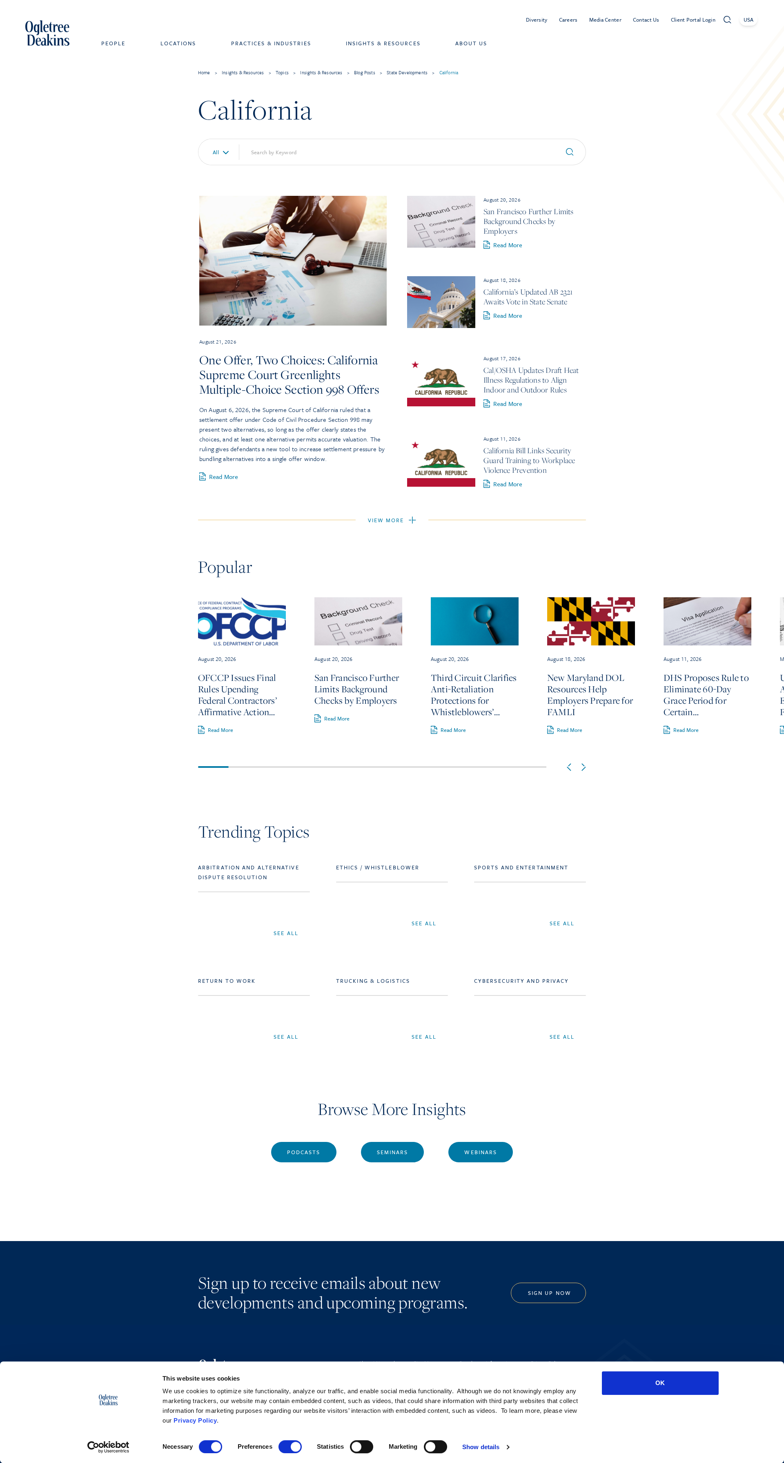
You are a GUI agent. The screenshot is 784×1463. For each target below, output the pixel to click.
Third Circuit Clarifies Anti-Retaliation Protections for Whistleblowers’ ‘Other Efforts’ (474, 695)
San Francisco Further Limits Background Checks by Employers (528, 221)
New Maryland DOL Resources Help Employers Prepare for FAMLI (590, 695)
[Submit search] (573, 152)
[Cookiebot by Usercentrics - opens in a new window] (108, 1447)
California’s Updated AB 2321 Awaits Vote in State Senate (528, 296)
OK (660, 1382)
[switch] (290, 1446)
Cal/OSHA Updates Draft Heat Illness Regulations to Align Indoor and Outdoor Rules (531, 380)
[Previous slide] (569, 767)
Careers (568, 20)
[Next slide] (583, 767)
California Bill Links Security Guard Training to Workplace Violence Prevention (529, 460)
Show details (480, 1446)
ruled (347, 409)
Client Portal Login (693, 20)
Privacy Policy (195, 1420)
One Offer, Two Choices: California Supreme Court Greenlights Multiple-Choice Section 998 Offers (289, 374)
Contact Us (646, 20)
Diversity (537, 20)
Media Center (605, 20)
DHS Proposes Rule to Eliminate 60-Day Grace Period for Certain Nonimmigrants (706, 695)
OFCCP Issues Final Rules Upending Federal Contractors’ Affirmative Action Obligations (237, 695)
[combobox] (215, 152)
